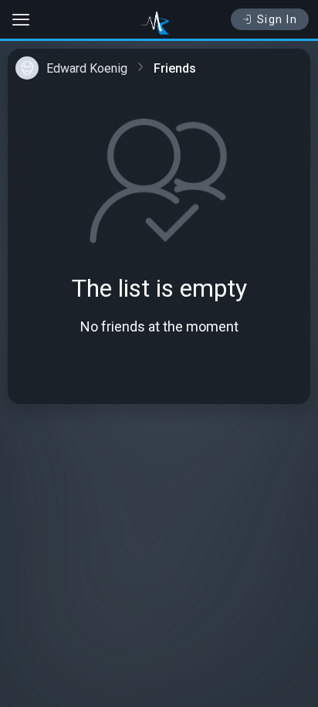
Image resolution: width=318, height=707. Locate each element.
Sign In (277, 19)
